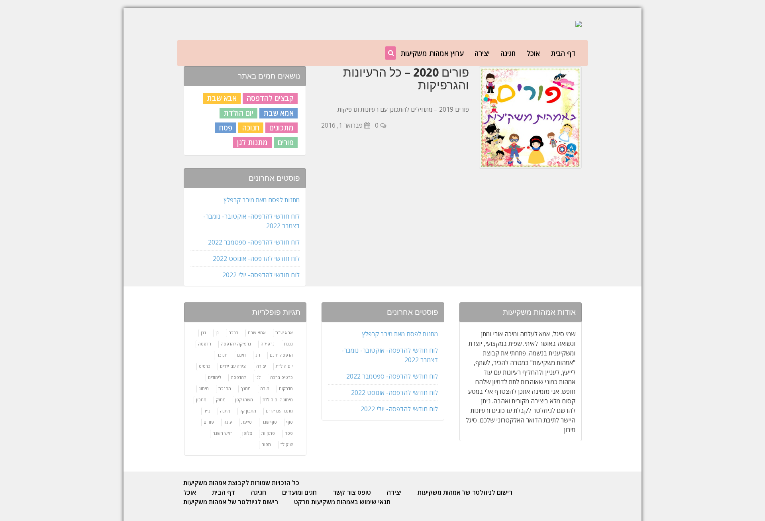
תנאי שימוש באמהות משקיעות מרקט (342, 501)
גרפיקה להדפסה (236, 344)
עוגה (228, 422)
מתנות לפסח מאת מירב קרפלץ (262, 199)
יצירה (482, 53)
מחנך (246, 388)
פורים (286, 142)
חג (257, 355)
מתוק (221, 400)
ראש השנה (222, 433)
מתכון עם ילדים (279, 411)
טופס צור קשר (352, 492)
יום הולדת (238, 113)
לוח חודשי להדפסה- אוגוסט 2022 (256, 258)
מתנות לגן (252, 142)
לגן (258, 377)
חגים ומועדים (299, 492)
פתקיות (268, 433)
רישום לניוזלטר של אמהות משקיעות (465, 492)
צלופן (247, 433)
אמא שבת (278, 113)
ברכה (233, 332)
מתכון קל (248, 411)
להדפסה (238, 377)
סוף (289, 422)
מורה (264, 388)
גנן (203, 332)
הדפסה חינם (281, 355)
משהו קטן (244, 400)
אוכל (533, 53)
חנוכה (250, 127)
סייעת (246, 422)
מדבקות (286, 388)
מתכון (201, 400)
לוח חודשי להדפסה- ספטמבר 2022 (254, 242)
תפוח (266, 444)
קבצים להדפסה (270, 98)
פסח (225, 127)
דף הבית (563, 53)
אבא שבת (222, 98)
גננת (288, 344)
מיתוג (204, 388)
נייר (207, 411)
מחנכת (224, 388)
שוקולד (286, 444)
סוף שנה (269, 422)
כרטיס (204, 366)
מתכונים (281, 127)
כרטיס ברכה (281, 377)
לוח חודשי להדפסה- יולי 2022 (261, 274)
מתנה (225, 411)
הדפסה (204, 344)
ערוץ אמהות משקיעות (432, 53)
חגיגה (508, 53)
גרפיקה (268, 344)
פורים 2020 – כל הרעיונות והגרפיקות (406, 78)
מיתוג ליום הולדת (278, 400)
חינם (241, 355)
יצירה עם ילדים (233, 366)
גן (217, 332)
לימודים (214, 377)
